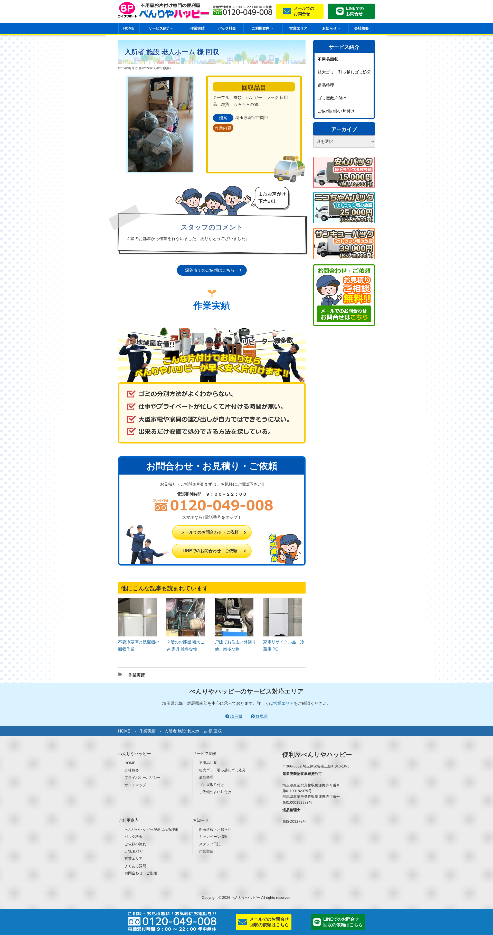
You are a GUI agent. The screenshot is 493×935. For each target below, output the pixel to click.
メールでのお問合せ (304, 11)
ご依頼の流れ (135, 844)
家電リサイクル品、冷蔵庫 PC (283, 645)
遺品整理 (326, 85)
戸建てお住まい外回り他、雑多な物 (235, 645)
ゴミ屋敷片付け (332, 98)
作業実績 (197, 28)
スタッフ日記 (210, 844)
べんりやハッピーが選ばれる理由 (151, 829)
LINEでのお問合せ (355, 11)
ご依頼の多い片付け (336, 111)
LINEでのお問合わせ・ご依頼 (210, 551)
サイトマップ (135, 785)
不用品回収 (328, 59)
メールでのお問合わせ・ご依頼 (210, 532)
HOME (128, 28)
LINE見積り (134, 851)
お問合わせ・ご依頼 (141, 873)
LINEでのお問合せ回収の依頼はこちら (343, 922)
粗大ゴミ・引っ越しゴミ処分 (344, 72)
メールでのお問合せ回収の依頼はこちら (269, 922)
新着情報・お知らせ (215, 829)
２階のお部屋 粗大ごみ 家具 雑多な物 (185, 645)
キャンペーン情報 (213, 837)
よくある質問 (135, 866)
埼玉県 (236, 716)
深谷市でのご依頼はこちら (209, 270)
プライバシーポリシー (142, 777)
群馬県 (261, 716)
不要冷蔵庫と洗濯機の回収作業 (138, 645)
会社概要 (361, 28)
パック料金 (227, 28)
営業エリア (298, 28)
